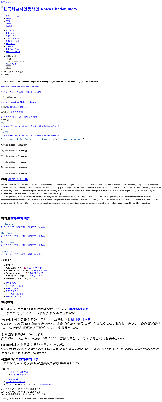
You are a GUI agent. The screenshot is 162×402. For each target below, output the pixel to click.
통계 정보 (10, 44)
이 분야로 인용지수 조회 (30, 126)
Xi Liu (19, 139)
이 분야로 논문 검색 (50, 126)
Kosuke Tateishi (48, 139)
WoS (8, 268)
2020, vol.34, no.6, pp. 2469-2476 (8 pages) (18, 102)
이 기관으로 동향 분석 (11, 117)
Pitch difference (7, 233)
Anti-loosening (7, 224)
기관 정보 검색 (12, 38)
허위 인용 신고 (12, 16)
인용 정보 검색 (12, 41)
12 (25, 268)
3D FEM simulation (9, 251)
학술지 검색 (11, 36)
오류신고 (10, 18)
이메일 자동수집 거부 (15, 382)
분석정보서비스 (13, 52)
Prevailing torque (8, 242)
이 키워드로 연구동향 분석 (13, 227)
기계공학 (5, 132)
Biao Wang (62, 139)
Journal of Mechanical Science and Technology (20, 87)
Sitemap (9, 24)
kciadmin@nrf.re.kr (47, 384)
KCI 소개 (10, 30)
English (9, 26)
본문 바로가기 (7, 2)
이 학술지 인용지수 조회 (12, 92)
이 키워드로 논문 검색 (35, 227)
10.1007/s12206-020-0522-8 (17, 107)
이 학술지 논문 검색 (32, 92)
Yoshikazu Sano (31, 139)
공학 (3, 123)
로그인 (9, 21)
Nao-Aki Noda (7, 139)
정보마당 (10, 46)
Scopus (9, 273)
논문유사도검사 (13, 49)
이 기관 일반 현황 (29, 117)
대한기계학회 (17, 112)
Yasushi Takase (76, 139)
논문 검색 (10, 33)
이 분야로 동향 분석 (10, 126)
